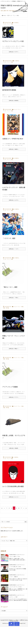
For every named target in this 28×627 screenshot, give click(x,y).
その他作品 (16, 22)
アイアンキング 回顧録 (10, 387)
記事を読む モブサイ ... (14, 51)
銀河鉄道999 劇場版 (9, 90)
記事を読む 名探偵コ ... (14, 149)
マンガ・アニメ (17, 109)
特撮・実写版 (6, 308)
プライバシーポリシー (6, 1)
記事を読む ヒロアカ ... (14, 200)
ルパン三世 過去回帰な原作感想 (13, 486)
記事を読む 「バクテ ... (14, 248)
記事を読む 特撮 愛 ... (14, 448)
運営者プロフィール (21, 1)
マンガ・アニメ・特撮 (8, 24)
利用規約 (14, 1)
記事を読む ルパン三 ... (14, 497)
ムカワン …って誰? (13, 597)
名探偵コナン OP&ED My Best (12, 139)
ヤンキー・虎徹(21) (13, 576)
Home (4, 15)
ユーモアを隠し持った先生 (15, 566)
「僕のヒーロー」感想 (9, 287)
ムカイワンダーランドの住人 (15, 586)
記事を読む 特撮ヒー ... (14, 348)
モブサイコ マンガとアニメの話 (13, 41)
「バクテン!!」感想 (8, 238)
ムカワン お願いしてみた (14, 556)
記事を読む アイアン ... (14, 397)
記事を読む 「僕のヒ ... (14, 297)
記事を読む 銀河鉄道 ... (14, 100)
